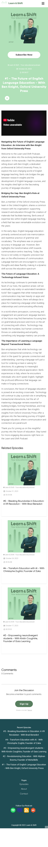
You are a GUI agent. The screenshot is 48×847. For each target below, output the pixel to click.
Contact (24, 793)
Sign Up (24, 704)
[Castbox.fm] (33, 812)
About (24, 789)
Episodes (24, 784)
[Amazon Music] (19, 812)
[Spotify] (13, 812)
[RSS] (26, 812)
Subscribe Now (24, 54)
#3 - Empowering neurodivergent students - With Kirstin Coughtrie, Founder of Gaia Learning (20, 638)
